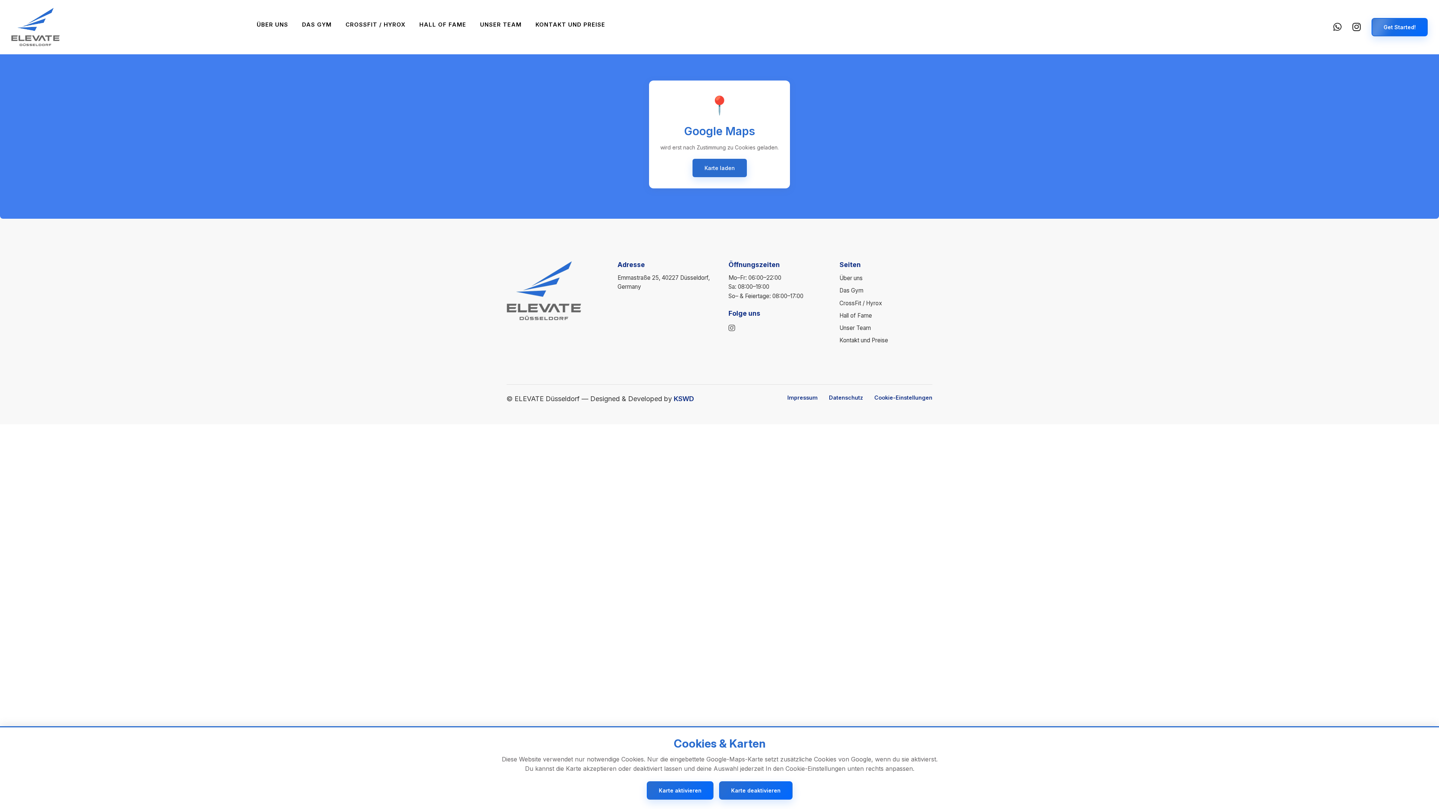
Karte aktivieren (680, 790)
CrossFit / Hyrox (375, 24)
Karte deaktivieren (756, 790)
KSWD (684, 399)
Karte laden (720, 168)
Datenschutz (846, 397)
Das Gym (317, 24)
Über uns (272, 24)
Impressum (802, 397)
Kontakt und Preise (570, 24)
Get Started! (1400, 27)
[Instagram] (1356, 27)
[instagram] (731, 328)
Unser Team (501, 24)
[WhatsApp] (1337, 27)
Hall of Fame (442, 24)
